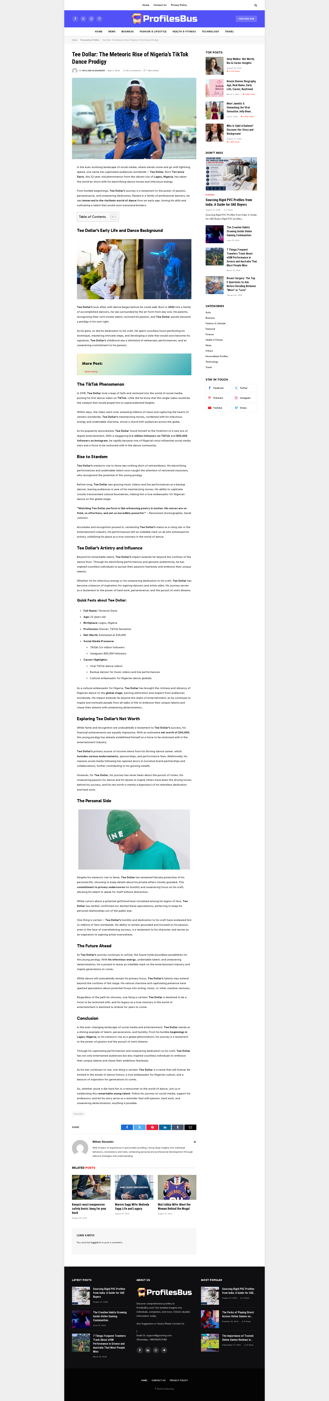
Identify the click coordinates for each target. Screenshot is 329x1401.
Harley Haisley (91, 371)
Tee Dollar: (79, 1114)
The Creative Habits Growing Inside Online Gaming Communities (239, 231)
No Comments (133, 70)
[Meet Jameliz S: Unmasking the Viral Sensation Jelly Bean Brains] (215, 110)
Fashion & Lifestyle (153, 31)
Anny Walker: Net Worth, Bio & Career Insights (241, 61)
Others (209, 350)
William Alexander (93, 70)
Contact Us (160, 5)
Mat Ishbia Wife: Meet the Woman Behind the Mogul (174, 1206)
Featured (210, 328)
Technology (210, 31)
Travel (229, 31)
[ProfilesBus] (164, 18)
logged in (96, 1242)
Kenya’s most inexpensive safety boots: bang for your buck (89, 1209)
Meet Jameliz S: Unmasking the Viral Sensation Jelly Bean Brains (239, 108)
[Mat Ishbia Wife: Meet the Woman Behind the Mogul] (177, 1187)
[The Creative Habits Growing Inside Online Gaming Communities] (215, 234)
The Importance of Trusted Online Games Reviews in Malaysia (237, 1338)
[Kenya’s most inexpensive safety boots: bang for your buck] (91, 1187)
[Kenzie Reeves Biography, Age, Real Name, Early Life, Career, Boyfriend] (215, 88)
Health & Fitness (184, 31)
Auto (208, 312)
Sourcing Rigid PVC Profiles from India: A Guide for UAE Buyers (229, 202)
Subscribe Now (246, 19)
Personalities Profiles (89, 40)
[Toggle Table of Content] (111, 217)
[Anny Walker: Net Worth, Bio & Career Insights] (215, 66)
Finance (210, 334)
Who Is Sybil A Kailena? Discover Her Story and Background (240, 129)
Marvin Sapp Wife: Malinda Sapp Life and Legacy (132, 1206)
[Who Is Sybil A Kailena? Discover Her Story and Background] (215, 133)
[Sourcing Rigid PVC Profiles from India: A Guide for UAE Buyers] (231, 173)
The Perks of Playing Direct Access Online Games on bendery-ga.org (238, 1314)
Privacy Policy (179, 5)
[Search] (255, 5)
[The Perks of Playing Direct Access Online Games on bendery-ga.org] (210, 1319)
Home (145, 5)
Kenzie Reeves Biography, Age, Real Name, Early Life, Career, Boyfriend (241, 85)
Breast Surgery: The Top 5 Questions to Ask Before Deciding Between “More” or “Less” (241, 284)
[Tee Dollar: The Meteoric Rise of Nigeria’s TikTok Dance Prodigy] (134, 118)
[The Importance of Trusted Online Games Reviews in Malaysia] (210, 1343)
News (112, 31)
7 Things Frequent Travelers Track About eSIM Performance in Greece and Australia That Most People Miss (242, 257)
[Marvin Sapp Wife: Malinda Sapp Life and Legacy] (134, 1187)
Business (127, 31)
